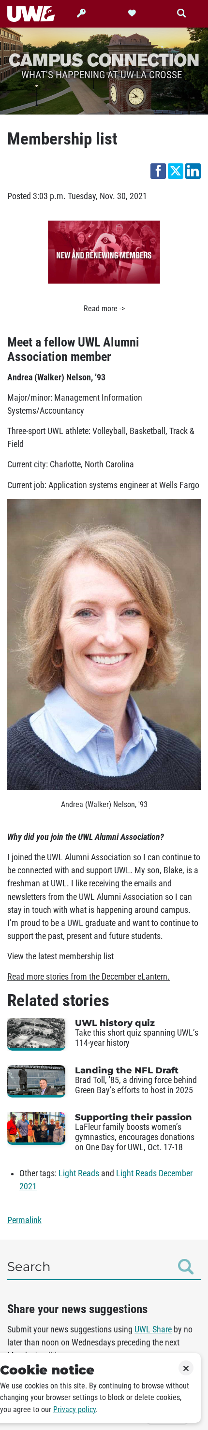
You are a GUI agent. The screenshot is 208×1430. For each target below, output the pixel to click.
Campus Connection (104, 59)
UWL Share (153, 1329)
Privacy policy (74, 1409)
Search (29, 1266)
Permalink (24, 1220)
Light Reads (79, 1173)
